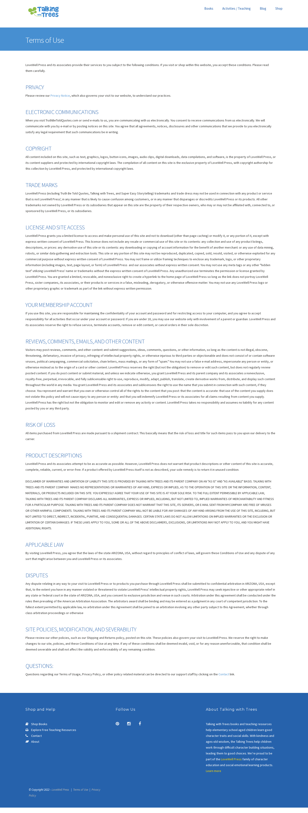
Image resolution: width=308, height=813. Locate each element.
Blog (263, 8)
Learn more (213, 771)
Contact (223, 674)
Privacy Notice (60, 96)
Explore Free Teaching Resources (53, 730)
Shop (279, 8)
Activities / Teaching (236, 8)
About (35, 742)
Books (208, 8)
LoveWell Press (231, 759)
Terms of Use (80, 790)
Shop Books (39, 724)
